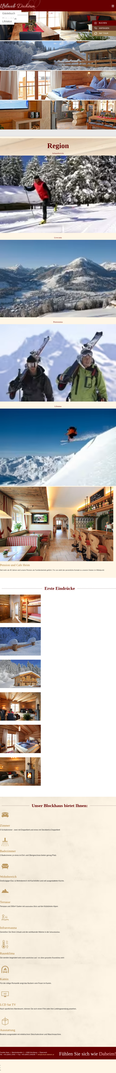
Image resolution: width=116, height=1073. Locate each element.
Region (40, 13)
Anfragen (104, 28)
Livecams (58, 238)
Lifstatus (7, 21)
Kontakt (49, 13)
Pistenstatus (58, 322)
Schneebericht (58, 153)
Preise (32, 13)
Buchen (103, 23)
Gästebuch (8, 13)
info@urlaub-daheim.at (46, 1054)
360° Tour (103, 33)
